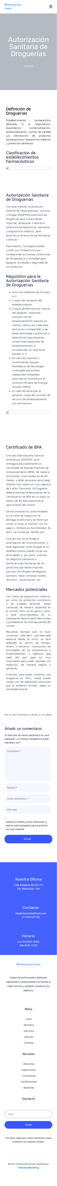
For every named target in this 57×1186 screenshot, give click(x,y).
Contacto (31, 908)
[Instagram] (35, 998)
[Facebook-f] (22, 998)
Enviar (27, 839)
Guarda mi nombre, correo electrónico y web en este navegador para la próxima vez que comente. (26, 825)
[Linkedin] (28, 998)
